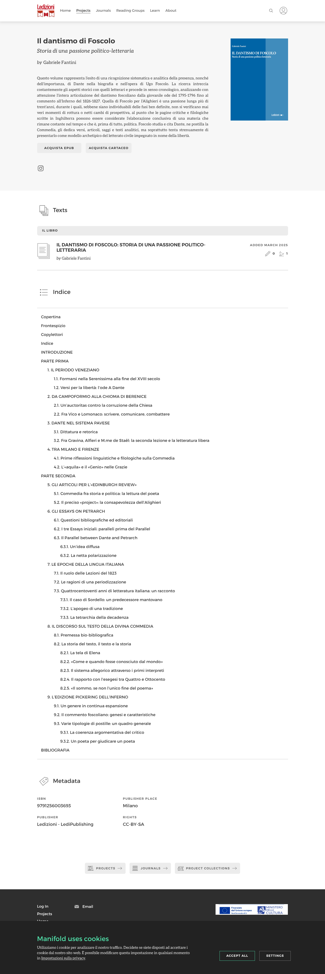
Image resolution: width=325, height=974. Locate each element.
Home (65, 10)
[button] (42, 906)
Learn (155, 10)
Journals (103, 10)
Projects (83, 10)
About (170, 10)
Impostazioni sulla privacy (63, 958)
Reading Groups (130, 10)
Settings (275, 956)
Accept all (237, 956)
